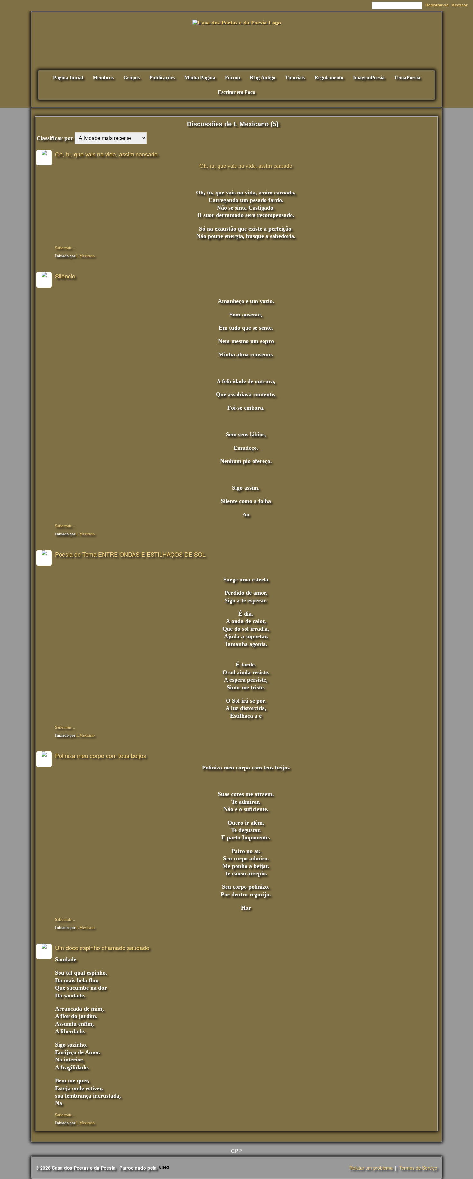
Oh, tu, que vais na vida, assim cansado (106, 154)
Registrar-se (437, 5)
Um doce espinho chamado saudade (102, 947)
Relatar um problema (371, 1168)
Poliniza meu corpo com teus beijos (100, 755)
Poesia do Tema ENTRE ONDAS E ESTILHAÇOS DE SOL (130, 554)
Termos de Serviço (418, 1168)
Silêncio (65, 276)
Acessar (460, 5)
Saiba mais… (65, 248)
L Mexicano (85, 256)
